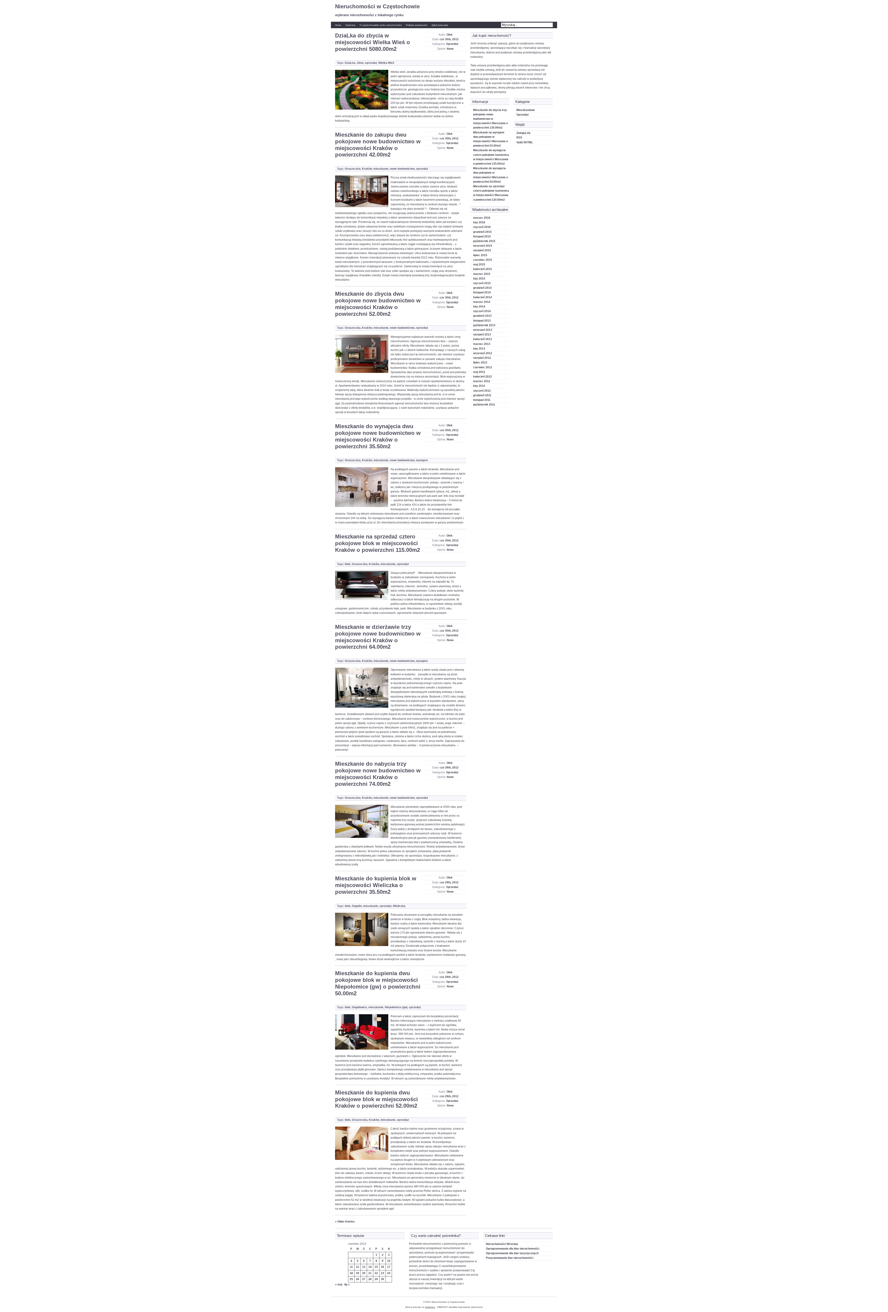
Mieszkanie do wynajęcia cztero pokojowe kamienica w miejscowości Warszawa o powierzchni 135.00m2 (491, 157)
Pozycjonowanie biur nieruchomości (509, 1258)
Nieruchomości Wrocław (502, 1244)
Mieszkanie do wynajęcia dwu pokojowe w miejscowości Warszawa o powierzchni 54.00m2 (490, 175)
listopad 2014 (482, 292)
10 (388, 1261)
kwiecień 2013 (482, 339)
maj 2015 (479, 264)
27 (363, 1279)
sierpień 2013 (482, 334)
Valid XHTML (524, 142)
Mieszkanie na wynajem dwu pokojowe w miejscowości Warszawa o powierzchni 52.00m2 (490, 139)
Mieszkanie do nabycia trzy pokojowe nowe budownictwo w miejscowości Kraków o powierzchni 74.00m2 (378, 774)
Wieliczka (399, 906)
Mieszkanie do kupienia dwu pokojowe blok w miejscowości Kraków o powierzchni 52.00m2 (376, 1099)
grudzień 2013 (482, 315)
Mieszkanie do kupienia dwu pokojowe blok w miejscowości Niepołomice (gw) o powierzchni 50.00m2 (377, 983)
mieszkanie (380, 168)
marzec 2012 (481, 381)
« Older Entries (345, 1221)
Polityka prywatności (416, 25)
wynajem (422, 460)
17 (388, 1267)
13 (363, 1267)
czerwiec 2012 (482, 367)
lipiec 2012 (480, 362)
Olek (450, 34)
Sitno (360, 63)
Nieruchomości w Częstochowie (377, 6)
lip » (347, 1284)
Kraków (367, 168)
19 (357, 1273)
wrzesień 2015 (482, 245)
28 (370, 1279)
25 (351, 1279)
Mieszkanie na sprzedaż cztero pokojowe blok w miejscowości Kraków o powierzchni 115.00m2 (377, 543)
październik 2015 (484, 241)
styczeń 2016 (482, 227)
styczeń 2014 (482, 311)
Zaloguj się (523, 133)
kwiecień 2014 (482, 297)
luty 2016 (479, 222)
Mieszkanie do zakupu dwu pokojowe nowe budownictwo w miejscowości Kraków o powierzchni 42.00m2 (378, 145)
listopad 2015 (482, 236)
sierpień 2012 (482, 357)
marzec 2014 (481, 302)
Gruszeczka (353, 168)
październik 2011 (484, 404)
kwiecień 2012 (482, 376)
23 (382, 1273)
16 (382, 1267)
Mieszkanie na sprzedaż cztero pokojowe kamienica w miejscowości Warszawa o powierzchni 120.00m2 (491, 193)
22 (376, 1273)
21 (370, 1273)
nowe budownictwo (402, 168)
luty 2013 (479, 348)
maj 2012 (479, 372)
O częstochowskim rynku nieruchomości (381, 25)
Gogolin (357, 906)
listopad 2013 (482, 320)
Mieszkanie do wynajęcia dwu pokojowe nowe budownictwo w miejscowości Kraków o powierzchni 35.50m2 (378, 436)
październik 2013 (484, 325)
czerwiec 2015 (482, 259)
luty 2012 (479, 385)
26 (357, 1279)
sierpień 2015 (482, 250)
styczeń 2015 (482, 283)
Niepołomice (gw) (396, 1007)
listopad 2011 (481, 400)
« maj (338, 1284)
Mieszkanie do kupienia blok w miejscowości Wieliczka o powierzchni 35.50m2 (375, 885)
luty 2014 (479, 306)
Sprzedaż (452, 44)
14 (370, 1267)
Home (338, 25)
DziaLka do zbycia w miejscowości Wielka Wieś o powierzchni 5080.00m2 (372, 42)
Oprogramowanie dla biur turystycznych (512, 1253)
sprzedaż (371, 63)
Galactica (350, 25)
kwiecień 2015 (482, 269)
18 (351, 1273)
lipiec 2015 (480, 255)
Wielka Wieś (386, 63)
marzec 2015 (481, 274)
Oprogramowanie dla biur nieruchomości (512, 1248)
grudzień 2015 (482, 232)
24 (388, 1273)
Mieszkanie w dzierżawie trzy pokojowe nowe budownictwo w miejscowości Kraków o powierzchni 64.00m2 (378, 637)
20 (363, 1273)
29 (376, 1279)
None (450, 48)
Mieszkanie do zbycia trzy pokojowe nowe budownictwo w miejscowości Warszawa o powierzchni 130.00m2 (490, 118)
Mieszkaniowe (525, 110)
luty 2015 (479, 278)
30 (382, 1279)
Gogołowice (359, 1007)
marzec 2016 (481, 217)
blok (347, 564)
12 (357, 1267)
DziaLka (350, 63)
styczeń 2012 (482, 390)
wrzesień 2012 (482, 353)
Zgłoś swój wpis (440, 25)
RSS (519, 137)
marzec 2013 (481, 344)
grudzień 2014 (482, 287)
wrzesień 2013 (482, 330)
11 (351, 1267)
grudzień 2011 (482, 395)
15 (376, 1267)
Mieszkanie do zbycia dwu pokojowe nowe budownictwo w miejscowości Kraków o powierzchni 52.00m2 (378, 304)
